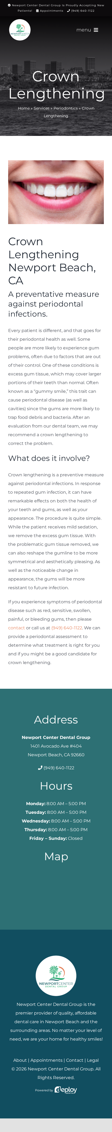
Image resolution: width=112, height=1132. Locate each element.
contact (16, 627)
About (20, 1060)
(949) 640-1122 (83, 10)
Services (41, 108)
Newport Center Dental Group (61, 1069)
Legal (93, 1060)
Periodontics (66, 108)
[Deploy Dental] (66, 1090)
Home (24, 108)
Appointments (51, 10)
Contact (74, 1060)
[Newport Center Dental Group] (56, 953)
